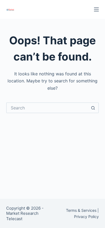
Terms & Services (81, 210)
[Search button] (93, 107)
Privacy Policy (86, 216)
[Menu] (96, 9)
